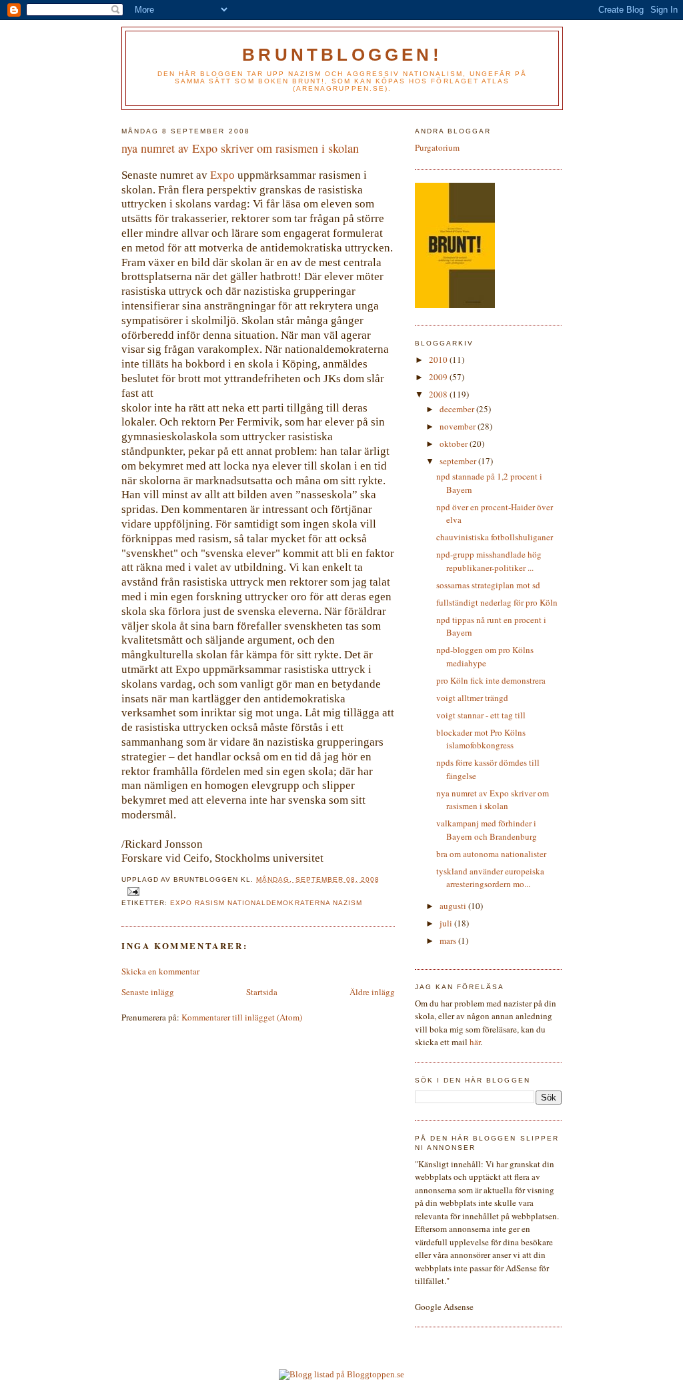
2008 (439, 394)
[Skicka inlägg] (133, 891)
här (475, 1042)
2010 (439, 360)
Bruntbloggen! (342, 55)
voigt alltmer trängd (472, 698)
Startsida (261, 992)
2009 (439, 377)
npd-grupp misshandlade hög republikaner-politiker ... (489, 561)
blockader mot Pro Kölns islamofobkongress (481, 739)
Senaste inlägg (147, 992)
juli (447, 923)
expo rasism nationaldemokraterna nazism (266, 902)
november (459, 426)
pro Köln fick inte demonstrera (491, 680)
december (458, 409)
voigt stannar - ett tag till (481, 715)
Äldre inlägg (372, 992)
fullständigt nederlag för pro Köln (497, 602)
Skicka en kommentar (160, 971)
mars (449, 940)
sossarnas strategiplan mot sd (488, 585)
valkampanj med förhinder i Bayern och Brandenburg (486, 829)
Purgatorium (437, 147)
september (459, 461)
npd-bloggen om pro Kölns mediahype (485, 656)
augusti (454, 906)
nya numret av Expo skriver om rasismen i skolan (492, 799)
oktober (455, 444)
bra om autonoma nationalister (491, 854)
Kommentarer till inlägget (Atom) (241, 1017)
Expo (222, 175)
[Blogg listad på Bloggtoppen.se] (341, 1374)
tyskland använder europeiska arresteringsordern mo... (490, 877)
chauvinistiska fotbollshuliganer (494, 537)
